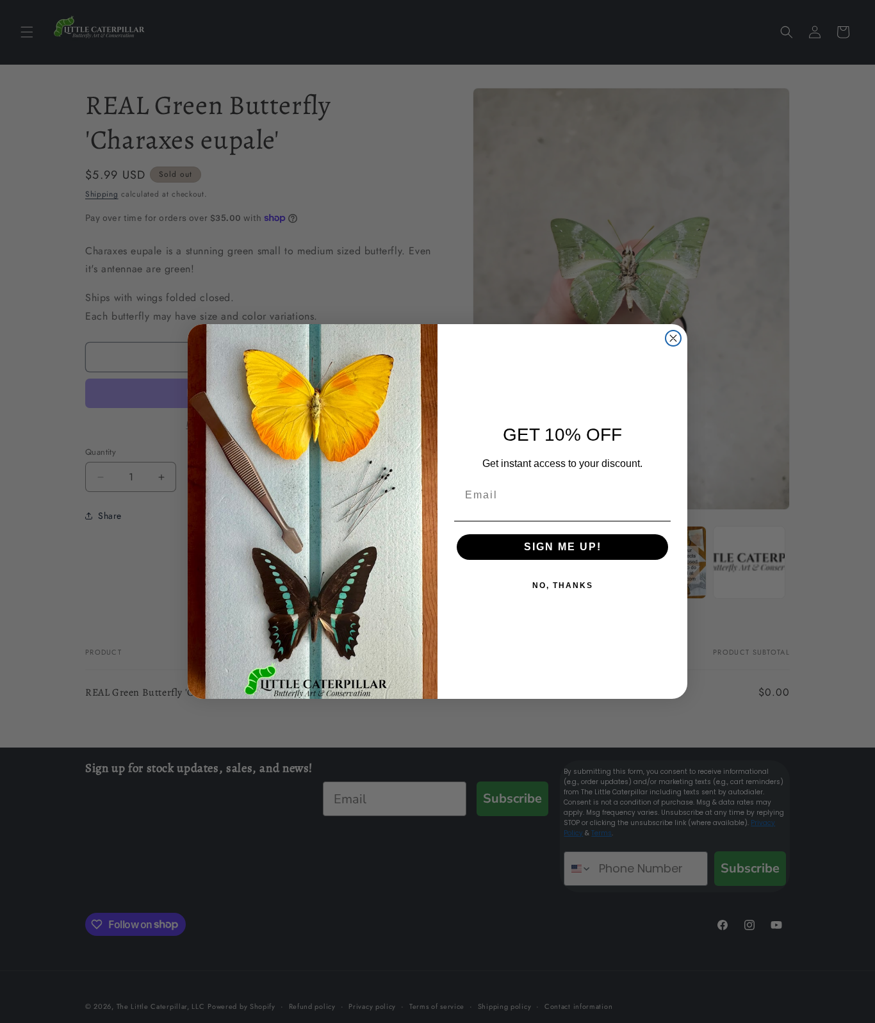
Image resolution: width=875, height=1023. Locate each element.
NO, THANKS (562, 585)
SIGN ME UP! (562, 546)
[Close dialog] (673, 338)
